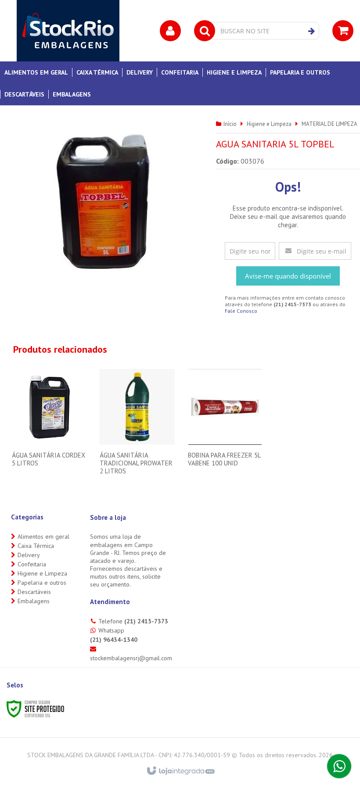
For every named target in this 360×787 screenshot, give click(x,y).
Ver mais (49, 453)
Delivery (29, 555)
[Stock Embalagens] (68, 30)
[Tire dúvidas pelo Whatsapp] (339, 766)
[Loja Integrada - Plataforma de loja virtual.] (180, 771)
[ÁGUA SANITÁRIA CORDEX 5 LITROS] (49, 424)
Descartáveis (34, 592)
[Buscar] (311, 31)
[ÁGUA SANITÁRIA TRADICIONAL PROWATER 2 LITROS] (136, 428)
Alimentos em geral (43, 536)
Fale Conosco (241, 311)
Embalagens (34, 601)
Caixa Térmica (36, 546)
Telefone (133, 621)
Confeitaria (32, 564)
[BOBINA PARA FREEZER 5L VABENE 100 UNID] (225, 424)
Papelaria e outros (42, 583)
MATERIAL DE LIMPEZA (329, 124)
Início (230, 124)
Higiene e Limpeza (269, 124)
